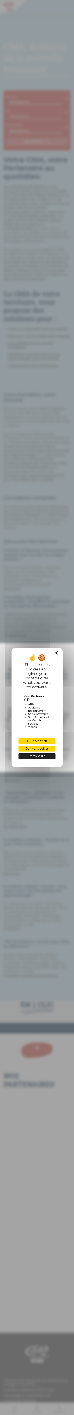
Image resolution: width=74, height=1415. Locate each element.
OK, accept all (37, 741)
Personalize (37, 756)
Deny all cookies (36, 748)
